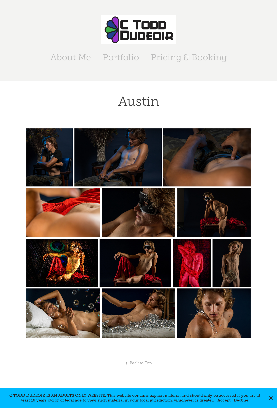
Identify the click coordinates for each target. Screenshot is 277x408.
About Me (70, 57)
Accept (223, 400)
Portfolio (121, 57)
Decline (241, 400)
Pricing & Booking (189, 57)
